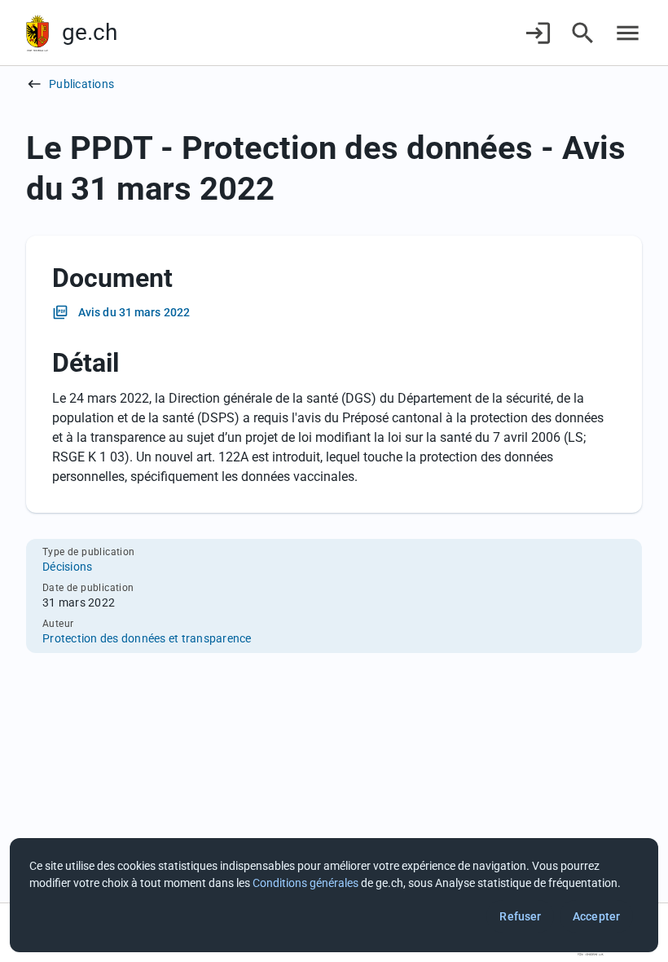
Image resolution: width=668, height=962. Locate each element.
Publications (81, 83)
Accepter (596, 916)
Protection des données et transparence (147, 638)
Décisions (67, 566)
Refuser (520, 916)
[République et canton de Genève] (37, 33)
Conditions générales (305, 882)
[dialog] (334, 895)
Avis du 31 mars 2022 (134, 312)
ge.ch (89, 32)
